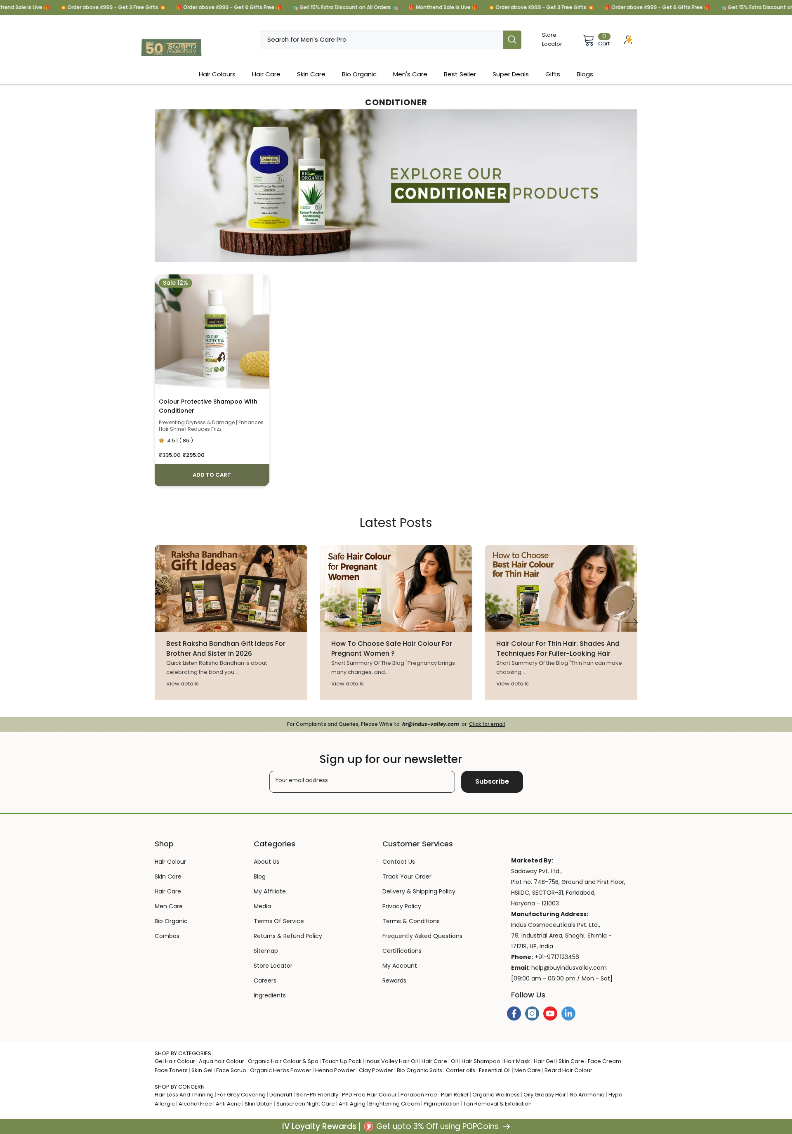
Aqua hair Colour (221, 1061)
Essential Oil (495, 1070)
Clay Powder (376, 1070)
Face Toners (171, 1070)
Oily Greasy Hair (544, 1095)
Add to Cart (212, 475)
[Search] (390, 40)
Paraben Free (419, 1095)
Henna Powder (335, 1070)
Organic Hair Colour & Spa (283, 1061)
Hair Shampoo (481, 1061)
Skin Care (571, 1061)
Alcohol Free (195, 1104)
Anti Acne (228, 1104)
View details (182, 683)
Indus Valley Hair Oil (391, 1061)
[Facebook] (514, 1013)
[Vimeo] (568, 1013)
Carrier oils (460, 1070)
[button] (631, 622)
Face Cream (604, 1061)
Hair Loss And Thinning (184, 1095)
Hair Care (434, 1061)
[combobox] (381, 40)
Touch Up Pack (342, 1061)
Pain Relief (455, 1095)
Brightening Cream (394, 1104)
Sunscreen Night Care (305, 1104)
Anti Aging (352, 1104)
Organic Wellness (496, 1095)
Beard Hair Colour (568, 1070)
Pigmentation (442, 1104)
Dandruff (280, 1095)
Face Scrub (231, 1070)
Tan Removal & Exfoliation (497, 1104)
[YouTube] (550, 1013)
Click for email (487, 724)
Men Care (527, 1070)
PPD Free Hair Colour (369, 1095)
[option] (231, 622)
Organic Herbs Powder (280, 1070)
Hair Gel (544, 1061)
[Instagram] (532, 1013)
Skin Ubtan (259, 1104)
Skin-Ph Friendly (317, 1095)
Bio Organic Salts (419, 1070)
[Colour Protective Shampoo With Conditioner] (212, 331)
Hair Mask (517, 1061)
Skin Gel (201, 1070)
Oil (454, 1061)
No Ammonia (587, 1095)
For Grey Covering (241, 1095)
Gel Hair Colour (175, 1061)
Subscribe (492, 781)
